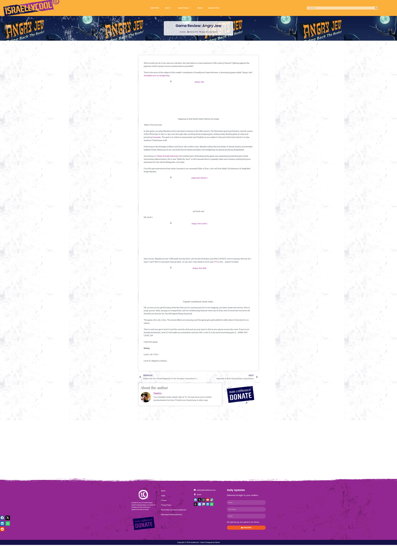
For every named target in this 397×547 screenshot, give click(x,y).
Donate (199, 8)
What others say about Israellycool (173, 510)
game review (213, 32)
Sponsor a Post (213, 8)
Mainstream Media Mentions (171, 515)
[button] (2, 518)
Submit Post (154, 8)
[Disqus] (198, 450)
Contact (164, 500)
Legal (163, 496)
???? (215, 262)
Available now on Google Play (156, 75)
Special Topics (183, 8)
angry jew (204, 32)
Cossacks (157, 137)
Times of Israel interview (167, 156)
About (167, 8)
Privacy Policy (166, 505)
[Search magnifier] (375, 8)
